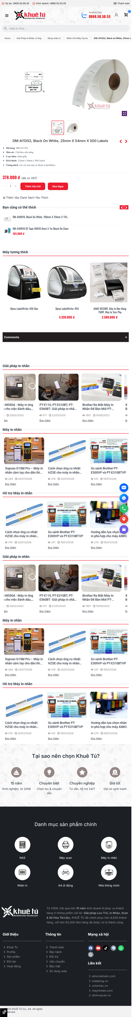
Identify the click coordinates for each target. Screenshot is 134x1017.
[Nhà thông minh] (109, 872)
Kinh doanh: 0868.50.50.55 (51, 3)
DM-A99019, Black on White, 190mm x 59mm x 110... (40, 217)
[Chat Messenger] (124, 498)
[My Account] (116, 15)
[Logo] (113, 948)
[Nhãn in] (22, 872)
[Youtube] (98, 948)
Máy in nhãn (12, 429)
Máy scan (65, 857)
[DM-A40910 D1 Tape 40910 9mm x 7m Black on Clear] (7, 231)
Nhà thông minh (109, 885)
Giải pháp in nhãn (16, 366)
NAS (22, 857)
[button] (122, 207)
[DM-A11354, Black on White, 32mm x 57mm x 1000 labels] (126, 141)
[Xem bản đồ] (124, 519)
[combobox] (65, 28)
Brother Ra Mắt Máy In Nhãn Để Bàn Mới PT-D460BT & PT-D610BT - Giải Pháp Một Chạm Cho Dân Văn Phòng (108, 407)
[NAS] (22, 845)
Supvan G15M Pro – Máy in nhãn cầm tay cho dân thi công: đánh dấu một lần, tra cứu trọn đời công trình (67, 470)
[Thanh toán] (115, 3)
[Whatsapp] (121, 948)
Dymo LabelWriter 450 (67, 309)
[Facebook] (91, 948)
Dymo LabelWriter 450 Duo (24, 309)
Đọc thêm (10, 420)
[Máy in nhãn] (109, 845)
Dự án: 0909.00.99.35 (17, 3)
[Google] (91, 954)
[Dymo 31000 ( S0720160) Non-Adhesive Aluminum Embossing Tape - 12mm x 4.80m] (120, 141)
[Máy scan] (65, 845)
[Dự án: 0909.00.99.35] (3, 3)
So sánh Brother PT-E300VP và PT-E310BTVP (108, 534)
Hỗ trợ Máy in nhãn (17, 493)
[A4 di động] (65, 872)
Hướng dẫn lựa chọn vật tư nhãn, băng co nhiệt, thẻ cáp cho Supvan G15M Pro (23, 470)
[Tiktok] (106, 948)
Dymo (41, 165)
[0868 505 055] (124, 508)
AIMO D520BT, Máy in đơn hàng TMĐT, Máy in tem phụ (110, 310)
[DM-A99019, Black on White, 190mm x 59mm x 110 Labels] (7, 219)
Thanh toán (123, 3)
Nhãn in (22, 885)
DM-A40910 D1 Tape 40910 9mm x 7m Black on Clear (41, 228)
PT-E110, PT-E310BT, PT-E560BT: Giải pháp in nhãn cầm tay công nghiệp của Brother (66, 407)
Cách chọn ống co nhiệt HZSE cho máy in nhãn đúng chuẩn (107, 470)
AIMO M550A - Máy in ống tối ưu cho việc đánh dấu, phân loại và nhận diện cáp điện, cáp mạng (23, 407)
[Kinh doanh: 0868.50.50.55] (34, 3)
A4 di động (65, 885)
